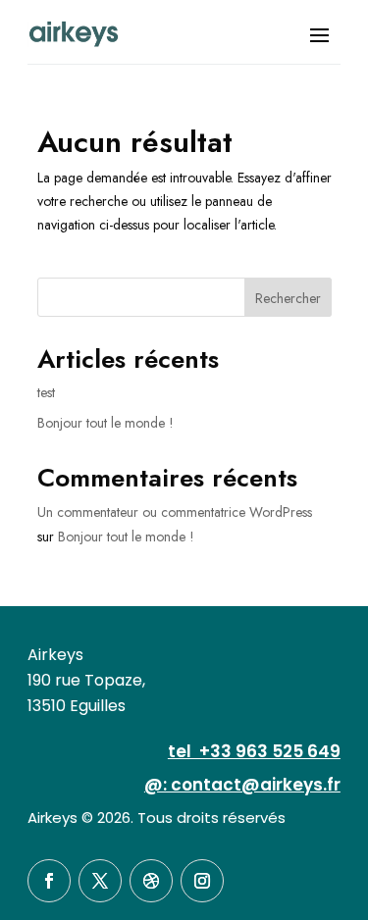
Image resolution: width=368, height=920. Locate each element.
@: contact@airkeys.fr (242, 784)
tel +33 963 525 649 (254, 751)
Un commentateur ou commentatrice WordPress (174, 512)
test (46, 392)
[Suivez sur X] (100, 880)
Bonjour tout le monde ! (105, 423)
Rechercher (288, 298)
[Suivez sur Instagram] (202, 880)
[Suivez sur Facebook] (49, 880)
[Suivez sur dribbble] (151, 880)
